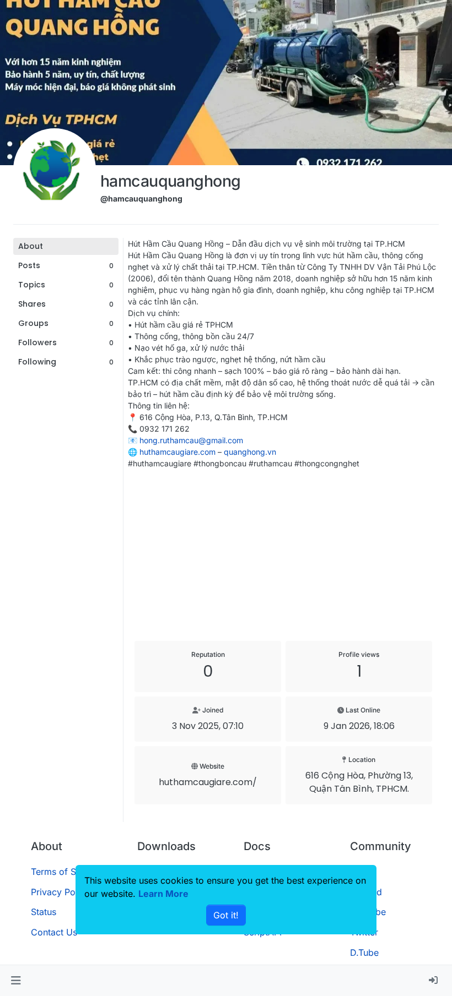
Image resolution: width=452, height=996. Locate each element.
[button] (15, 981)
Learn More (163, 893)
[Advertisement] (283, 555)
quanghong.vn (250, 451)
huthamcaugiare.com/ (208, 782)
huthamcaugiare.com (177, 451)
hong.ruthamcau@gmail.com (191, 440)
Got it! (226, 915)
